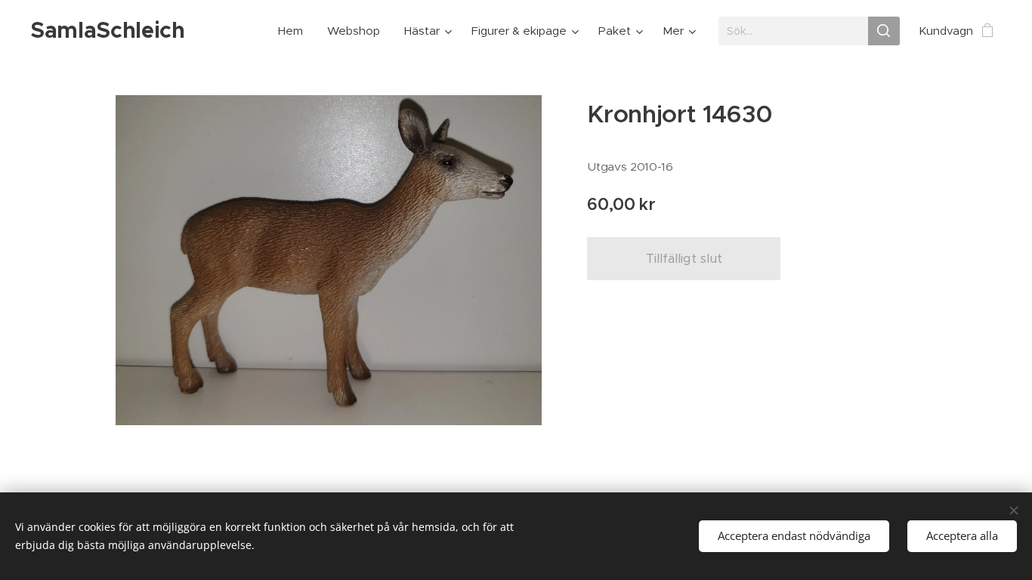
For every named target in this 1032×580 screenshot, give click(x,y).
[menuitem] (294, 31)
